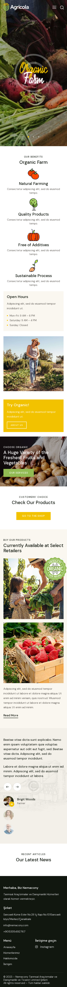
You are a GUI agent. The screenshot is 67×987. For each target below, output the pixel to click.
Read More (10, 715)
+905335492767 (14, 931)
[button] (7, 787)
